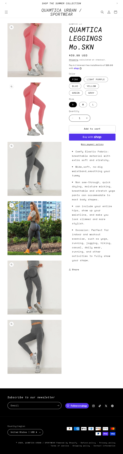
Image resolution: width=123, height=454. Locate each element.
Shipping (73, 59)
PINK (75, 79)
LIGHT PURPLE (96, 79)
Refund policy (88, 443)
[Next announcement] (117, 3)
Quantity (74, 111)
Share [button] (75, 269)
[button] (6, 12)
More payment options (92, 144)
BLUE (75, 86)
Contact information (105, 446)
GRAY (91, 92)
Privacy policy (107, 443)
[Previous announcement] (6, 3)
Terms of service (60, 446)
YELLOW (91, 86)
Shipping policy (81, 446)
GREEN (76, 92)
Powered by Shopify (66, 443)
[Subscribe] (58, 405)
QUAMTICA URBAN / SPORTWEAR (40, 443)
